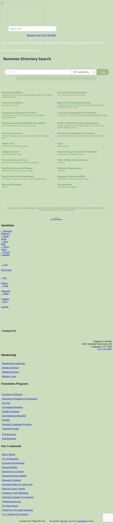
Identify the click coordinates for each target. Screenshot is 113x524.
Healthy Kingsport (10, 411)
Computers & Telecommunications (19, 113)
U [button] (80, 78)
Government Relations (12, 407)
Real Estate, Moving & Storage (17, 168)
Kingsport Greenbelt (11, 480)
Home (4, 43)
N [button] (59, 78)
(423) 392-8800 (48, 35)
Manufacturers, (63, 154)
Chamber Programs (24, 43)
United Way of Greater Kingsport (17, 510)
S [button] (74, 78)
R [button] (71, 78)
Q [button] (68, 78)
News (4, 249)
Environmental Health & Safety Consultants (23, 123)
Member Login (34, 35)
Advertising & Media (12, 92)
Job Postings (89, 208)
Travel (19, 154)
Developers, (41, 115)
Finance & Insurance (12, 133)
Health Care (8, 143)
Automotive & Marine (12, 102)
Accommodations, (9, 154)
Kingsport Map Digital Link (94, 43)
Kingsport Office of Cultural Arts (17, 484)
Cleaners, (6, 163)
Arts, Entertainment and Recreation (71, 95)
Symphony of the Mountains (15, 493)
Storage (30, 171)
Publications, (47, 95)
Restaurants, (7, 179)
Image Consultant (31, 163)
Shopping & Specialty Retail (71, 176)
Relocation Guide (11, 428)
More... (76, 107)
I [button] (45, 78)
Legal (60, 143)
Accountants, (35, 136)
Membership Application (13, 363)
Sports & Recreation (12, 184)
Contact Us (100, 208)
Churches (61, 171)
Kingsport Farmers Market (14, 475)
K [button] (50, 78)
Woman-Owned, (63, 126)
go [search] (104, 72)
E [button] (34, 78)
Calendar (5, 255)
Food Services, (34, 179)
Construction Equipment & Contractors (77, 113)
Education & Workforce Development (19, 398)
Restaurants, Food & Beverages (18, 176)
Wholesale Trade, (75, 179)
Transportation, (63, 187)
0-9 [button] (18, 78)
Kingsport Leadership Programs (16, 424)
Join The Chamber (66, 210)
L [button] (53, 78)
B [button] (25, 78)
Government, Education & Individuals (76, 133)
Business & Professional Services (74, 102)
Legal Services (63, 146)
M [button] (56, 78)
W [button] (86, 78)
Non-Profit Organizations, (81, 126)
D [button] (31, 78)
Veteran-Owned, (98, 126)
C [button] (28, 78)
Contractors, (73, 115)
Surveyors (61, 163)
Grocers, (24, 179)
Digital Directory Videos (30, 50)
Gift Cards (15, 50)
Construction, (62, 115)
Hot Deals (5, 50)
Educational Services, (66, 136)
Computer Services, (10, 115)
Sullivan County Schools (13, 488)
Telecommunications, (26, 115)
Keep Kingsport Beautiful (14, 415)
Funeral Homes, (16, 163)
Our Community (63, 43)
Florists (86, 179)
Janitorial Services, (64, 107)
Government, (80, 136)
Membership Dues (10, 372)
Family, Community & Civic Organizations (78, 123)
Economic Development (95, 136)
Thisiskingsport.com (11, 501)
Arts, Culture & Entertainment (72, 92)
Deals (3, 239)
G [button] (40, 78)
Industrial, (83, 115)
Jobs (80, 43)
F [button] (37, 78)
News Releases (29, 208)
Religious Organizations (69, 168)
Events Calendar (44, 208)
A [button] (22, 78)
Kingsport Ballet (9, 467)
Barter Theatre (8, 454)
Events (74, 43)
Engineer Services (77, 154)
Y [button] (91, 78)
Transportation (64, 184)
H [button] (43, 78)
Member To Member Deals (72, 208)
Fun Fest (6, 403)
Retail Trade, (62, 179)
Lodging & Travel (10, 152)
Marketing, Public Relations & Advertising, (18, 95)
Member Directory (10, 367)
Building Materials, (95, 115)
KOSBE (6, 420)
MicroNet (64, 521)
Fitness (5, 187)
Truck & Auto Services (10, 105)
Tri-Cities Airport (10, 506)
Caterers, (16, 179)
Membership (38, 43)
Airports (73, 187)
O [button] (62, 78)
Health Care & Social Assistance (15, 146)
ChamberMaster (82, 521)
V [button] (83, 78)
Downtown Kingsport (12, 394)
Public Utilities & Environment (72, 160)
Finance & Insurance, (10, 136)
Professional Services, (66, 105)
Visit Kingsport (9, 434)
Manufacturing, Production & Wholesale (77, 152)
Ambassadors (50, 43)
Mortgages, (45, 136)
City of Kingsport (10, 459)
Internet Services (8, 117)
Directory (5, 233)
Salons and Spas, (83, 105)
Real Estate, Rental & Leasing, (14, 171)
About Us (11, 43)
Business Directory (14, 208)
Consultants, (25, 136)
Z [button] (94, 78)
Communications (8, 97)
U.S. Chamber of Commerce (15, 514)
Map (3, 244)
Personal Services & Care (14, 160)
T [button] (77, 78)
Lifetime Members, (64, 128)
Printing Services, (98, 105)
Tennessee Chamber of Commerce (18, 497)
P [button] (65, 78)
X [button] (89, 78)
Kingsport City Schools (13, 471)
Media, (38, 95)
